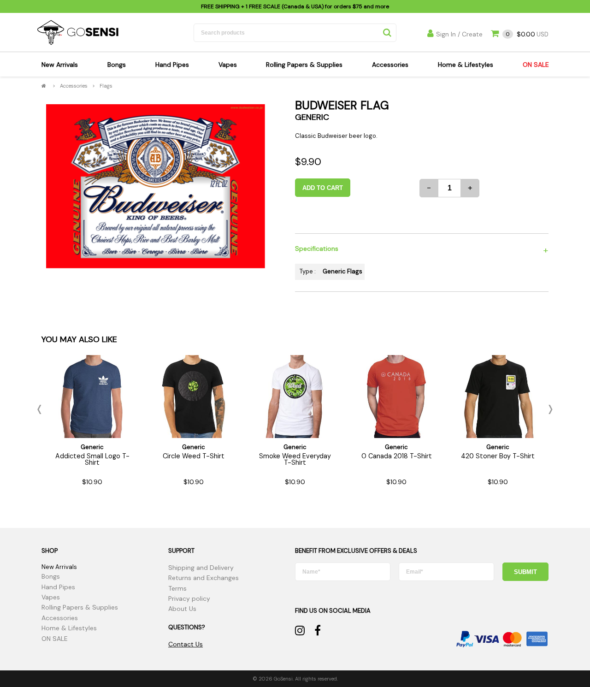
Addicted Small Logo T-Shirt (92, 459)
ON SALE (536, 64)
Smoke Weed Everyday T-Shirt (295, 459)
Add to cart (322, 187)
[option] (155, 186)
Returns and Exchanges (203, 578)
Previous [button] (41, 409)
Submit (525, 572)
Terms (177, 588)
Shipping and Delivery (201, 567)
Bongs (116, 64)
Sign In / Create (459, 34)
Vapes (227, 64)
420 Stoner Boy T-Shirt (498, 456)
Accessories (390, 64)
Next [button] (548, 409)
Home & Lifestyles (465, 64)
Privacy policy (189, 598)
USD (527, 34)
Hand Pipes (172, 64)
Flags (106, 86)
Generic (312, 117)
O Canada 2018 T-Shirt (396, 456)
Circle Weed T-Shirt (193, 456)
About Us (182, 608)
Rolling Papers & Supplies (304, 64)
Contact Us (185, 644)
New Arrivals (59, 64)
